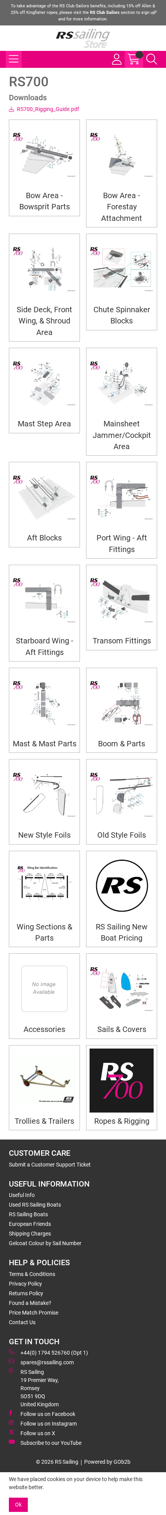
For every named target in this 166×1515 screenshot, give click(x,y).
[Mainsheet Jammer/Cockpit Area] (122, 383)
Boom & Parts (121, 743)
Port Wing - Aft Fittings (122, 544)
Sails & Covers (121, 1029)
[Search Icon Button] (151, 59)
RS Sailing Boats (28, 1214)
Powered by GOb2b (107, 1462)
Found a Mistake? (30, 1303)
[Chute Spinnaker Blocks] (122, 269)
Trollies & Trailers (44, 1121)
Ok (18, 1505)
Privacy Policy (25, 1284)
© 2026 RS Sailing (57, 1462)
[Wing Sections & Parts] (44, 886)
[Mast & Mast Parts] (44, 703)
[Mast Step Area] (44, 383)
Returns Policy (26, 1293)
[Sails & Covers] (122, 989)
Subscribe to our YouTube (50, 1443)
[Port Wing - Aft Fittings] (122, 497)
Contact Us (22, 1322)
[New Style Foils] (44, 795)
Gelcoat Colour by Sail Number (45, 1243)
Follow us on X (37, 1433)
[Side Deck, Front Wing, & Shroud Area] (44, 269)
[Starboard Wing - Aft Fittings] (44, 600)
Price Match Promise (33, 1313)
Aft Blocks (44, 538)
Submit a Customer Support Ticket (50, 1165)
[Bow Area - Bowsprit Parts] (44, 155)
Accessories (44, 1029)
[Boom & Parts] (122, 703)
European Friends (30, 1224)
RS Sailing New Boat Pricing (121, 932)
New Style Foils (44, 835)
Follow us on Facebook (47, 1414)
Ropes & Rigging (121, 1121)
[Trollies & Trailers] (44, 1081)
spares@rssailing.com (47, 1362)
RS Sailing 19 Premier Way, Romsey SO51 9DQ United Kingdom (39, 1388)
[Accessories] (44, 989)
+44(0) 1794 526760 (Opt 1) (54, 1353)
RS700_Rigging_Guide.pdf (47, 109)
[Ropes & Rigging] (122, 1081)
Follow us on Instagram (48, 1424)
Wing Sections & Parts (44, 932)
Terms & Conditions (32, 1274)
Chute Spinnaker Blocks (121, 315)
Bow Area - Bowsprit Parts (44, 201)
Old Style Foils (121, 835)
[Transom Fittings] (122, 600)
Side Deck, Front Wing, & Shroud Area (44, 321)
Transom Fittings (122, 640)
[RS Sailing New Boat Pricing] (122, 886)
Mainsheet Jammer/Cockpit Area (122, 435)
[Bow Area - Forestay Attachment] (122, 155)
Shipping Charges (30, 1234)
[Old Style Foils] (122, 795)
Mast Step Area (44, 423)
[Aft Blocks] (44, 497)
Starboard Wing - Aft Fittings (44, 646)
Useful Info (22, 1195)
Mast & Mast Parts (44, 743)
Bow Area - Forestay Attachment (121, 207)
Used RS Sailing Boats (35, 1205)
